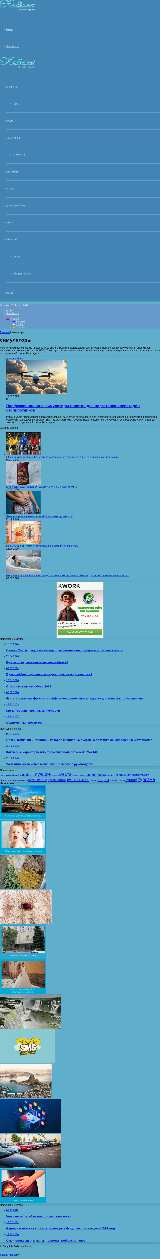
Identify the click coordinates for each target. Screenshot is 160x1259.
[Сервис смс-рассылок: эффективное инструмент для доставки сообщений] (27, 1062)
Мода (10, 120)
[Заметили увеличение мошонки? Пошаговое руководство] (23, 513)
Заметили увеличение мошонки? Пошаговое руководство (39, 516)
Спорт (10, 222)
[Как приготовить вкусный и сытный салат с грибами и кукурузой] (23, 888)
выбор (18, 775)
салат (113, 780)
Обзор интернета (22, 273)
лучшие (43, 774)
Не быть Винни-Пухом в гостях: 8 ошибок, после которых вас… (43, 546)
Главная (5, 332)
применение (22, 780)
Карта (15, 103)
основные (82, 775)
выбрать (28, 774)
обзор (74, 775)
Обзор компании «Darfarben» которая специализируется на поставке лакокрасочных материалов (62, 457)
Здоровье (13, 137)
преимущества (125, 774)
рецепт (103, 780)
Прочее (11, 239)
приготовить (142, 774)
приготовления (8, 780)
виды (2, 775)
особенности (95, 774)
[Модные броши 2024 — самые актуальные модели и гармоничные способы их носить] (26, 923)
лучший (55, 775)
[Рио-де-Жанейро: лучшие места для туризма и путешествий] (26, 1097)
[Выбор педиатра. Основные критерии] (23, 853)
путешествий (57, 780)
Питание (12, 171)
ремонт (93, 780)
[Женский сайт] (17, 10)
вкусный (10, 775)
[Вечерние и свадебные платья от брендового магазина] (23, 992)
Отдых (10, 188)
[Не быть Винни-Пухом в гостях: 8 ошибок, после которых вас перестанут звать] (23, 543)
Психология (19, 154)
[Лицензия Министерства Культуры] (23, 958)
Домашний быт (17, 205)
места (65, 774)
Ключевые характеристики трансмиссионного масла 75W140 (41, 486)
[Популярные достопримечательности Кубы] (23, 818)
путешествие (37, 780)
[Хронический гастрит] (23, 1202)
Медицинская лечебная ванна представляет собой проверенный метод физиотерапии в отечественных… (67, 575)
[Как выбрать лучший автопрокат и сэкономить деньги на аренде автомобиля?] (30, 1167)
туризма (146, 779)
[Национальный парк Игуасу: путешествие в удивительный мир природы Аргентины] (30, 1027)
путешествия (78, 780)
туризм (131, 780)
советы (121, 780)
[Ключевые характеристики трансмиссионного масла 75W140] (23, 484)
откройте (110, 775)
